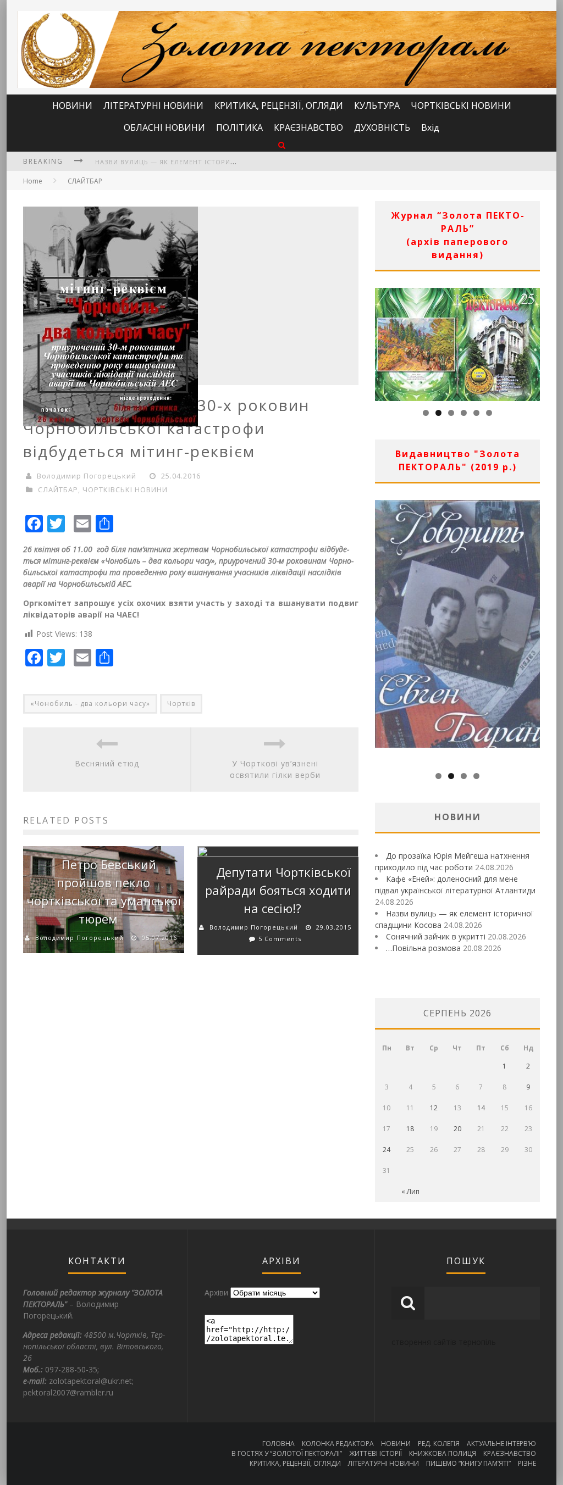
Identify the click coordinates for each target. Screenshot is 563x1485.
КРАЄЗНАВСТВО (308, 127)
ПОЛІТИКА (239, 127)
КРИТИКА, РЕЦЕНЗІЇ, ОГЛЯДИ (278, 105)
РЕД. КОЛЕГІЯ (439, 1443)
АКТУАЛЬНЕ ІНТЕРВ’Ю (501, 1443)
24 (386, 1149)
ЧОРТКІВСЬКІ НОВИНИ (461, 105)
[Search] (281, 145)
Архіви (216, 1292)
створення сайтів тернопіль (443, 1342)
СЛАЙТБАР (85, 181)
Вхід (430, 127)
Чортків (181, 703)
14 (481, 1108)
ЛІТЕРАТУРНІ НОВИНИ (153, 105)
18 (410, 1128)
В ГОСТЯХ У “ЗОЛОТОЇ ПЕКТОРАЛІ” (286, 1453)
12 (434, 1108)
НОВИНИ (72, 105)
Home (32, 181)
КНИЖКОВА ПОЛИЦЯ (442, 1453)
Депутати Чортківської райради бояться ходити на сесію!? (278, 890)
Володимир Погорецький (86, 476)
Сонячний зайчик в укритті (435, 936)
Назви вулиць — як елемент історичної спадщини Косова (208, 162)
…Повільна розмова (423, 948)
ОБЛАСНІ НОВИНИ (164, 127)
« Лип (410, 1191)
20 (457, 1128)
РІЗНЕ (527, 1463)
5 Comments (279, 939)
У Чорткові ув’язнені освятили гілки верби (275, 769)
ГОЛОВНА (278, 1443)
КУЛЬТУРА (377, 105)
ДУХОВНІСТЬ (382, 127)
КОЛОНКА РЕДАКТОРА (338, 1443)
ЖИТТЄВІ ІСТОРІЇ (375, 1453)
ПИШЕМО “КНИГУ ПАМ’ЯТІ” (468, 1463)
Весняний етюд (107, 763)
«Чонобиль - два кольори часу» (90, 703)
